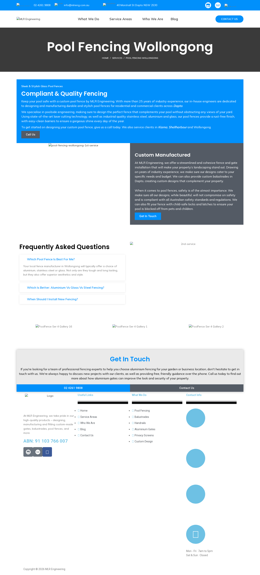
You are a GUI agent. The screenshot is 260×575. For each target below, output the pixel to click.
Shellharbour (178, 127)
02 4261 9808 (42, 5)
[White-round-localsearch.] (37, 452)
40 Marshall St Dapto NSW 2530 (137, 5)
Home (105, 58)
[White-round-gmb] (28, 452)
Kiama (162, 127)
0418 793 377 (194, 434)
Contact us (229, 19)
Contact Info (194, 395)
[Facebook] (47, 452)
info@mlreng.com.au (76, 5)
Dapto (177, 106)
